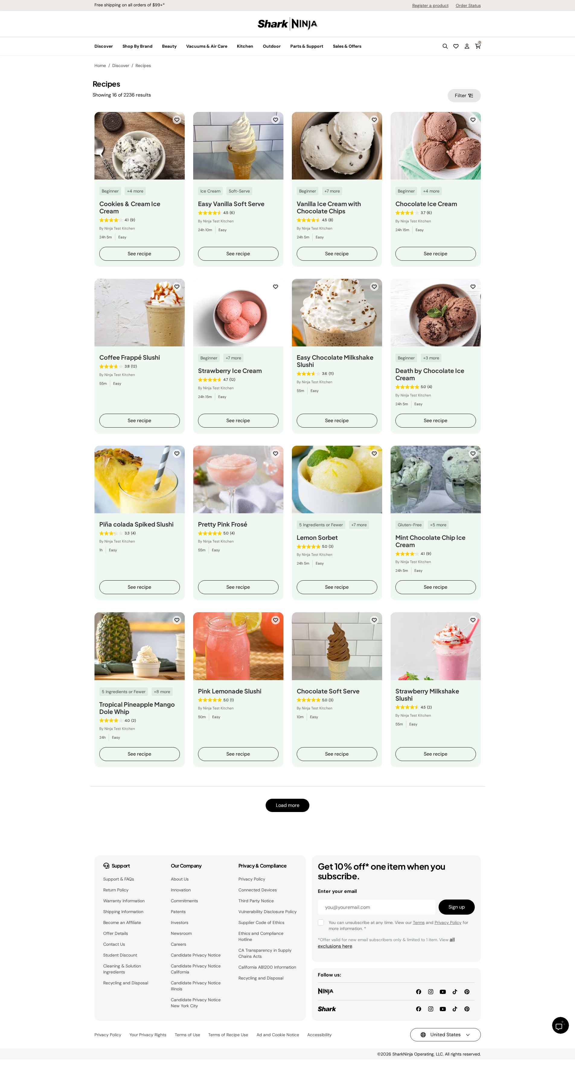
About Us (180, 879)
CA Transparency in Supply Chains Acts (265, 953)
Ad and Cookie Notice (278, 1034)
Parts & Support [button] (306, 46)
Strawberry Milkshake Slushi (427, 694)
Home (100, 65)
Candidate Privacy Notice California (196, 969)
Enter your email (337, 891)
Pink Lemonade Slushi (229, 691)
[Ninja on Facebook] (419, 991)
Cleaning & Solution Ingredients (122, 969)
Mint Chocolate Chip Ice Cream (430, 541)
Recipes (143, 65)
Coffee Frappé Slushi (129, 357)
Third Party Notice (256, 900)
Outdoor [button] (272, 46)
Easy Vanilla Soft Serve (231, 203)
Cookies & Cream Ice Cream (129, 207)
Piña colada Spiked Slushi (136, 524)
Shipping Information (123, 911)
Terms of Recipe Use (228, 1034)
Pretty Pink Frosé (222, 524)
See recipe (139, 253)
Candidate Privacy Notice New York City (196, 1002)
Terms (419, 922)
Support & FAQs (118, 879)
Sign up (457, 907)
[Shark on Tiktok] (455, 1008)
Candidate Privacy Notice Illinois (196, 986)
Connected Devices (257, 890)
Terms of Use (187, 1034)
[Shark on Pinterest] (467, 1008)
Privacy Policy (251, 879)
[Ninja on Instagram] (431, 991)
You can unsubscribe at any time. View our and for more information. (398, 925)
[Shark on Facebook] (419, 1008)
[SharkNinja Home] (288, 23)
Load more (287, 805)
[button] (445, 46)
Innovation (181, 890)
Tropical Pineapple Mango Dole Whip (137, 708)
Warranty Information (124, 900)
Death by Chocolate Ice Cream (429, 374)
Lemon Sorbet (317, 537)
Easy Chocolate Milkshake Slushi (335, 361)
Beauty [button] (169, 46)
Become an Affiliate (122, 922)
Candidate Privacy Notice (196, 955)
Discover (120, 65)
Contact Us (114, 944)
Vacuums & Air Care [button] (206, 46)
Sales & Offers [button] (347, 46)
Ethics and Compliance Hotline (260, 936)
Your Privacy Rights (147, 1034)
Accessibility (319, 1034)
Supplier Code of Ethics (261, 922)
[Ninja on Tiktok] (455, 991)
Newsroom (181, 933)
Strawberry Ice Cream (230, 370)
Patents (178, 911)
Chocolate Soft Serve (328, 691)
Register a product (430, 5)
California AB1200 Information (267, 967)
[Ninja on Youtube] (443, 991)
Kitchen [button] (245, 46)
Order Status (468, 5)
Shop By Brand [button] (137, 46)
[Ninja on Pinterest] (467, 991)
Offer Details (115, 933)
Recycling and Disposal (125, 983)
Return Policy (116, 890)
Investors (179, 922)
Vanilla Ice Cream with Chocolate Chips (329, 207)
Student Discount (120, 955)
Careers (178, 944)
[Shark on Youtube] (443, 1008)
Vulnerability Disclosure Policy (267, 911)
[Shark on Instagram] (431, 1008)
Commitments (184, 900)
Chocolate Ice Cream (426, 203)
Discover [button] (103, 46)
